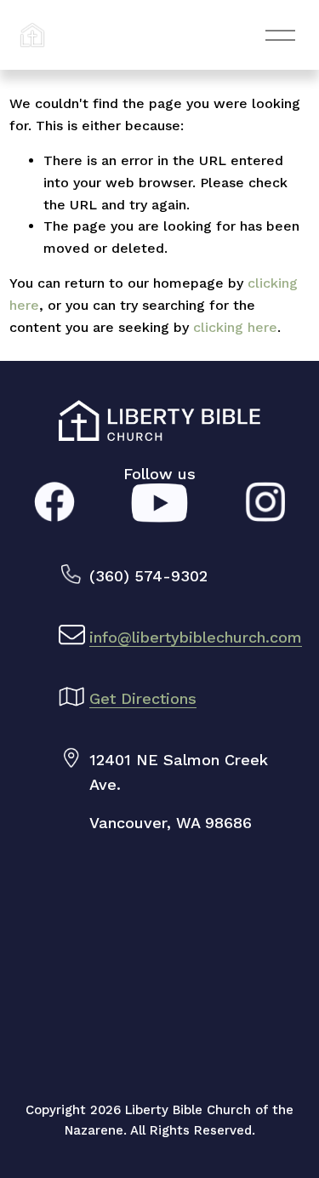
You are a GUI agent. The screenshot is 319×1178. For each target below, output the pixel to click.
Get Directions (143, 698)
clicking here (235, 327)
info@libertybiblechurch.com (195, 637)
